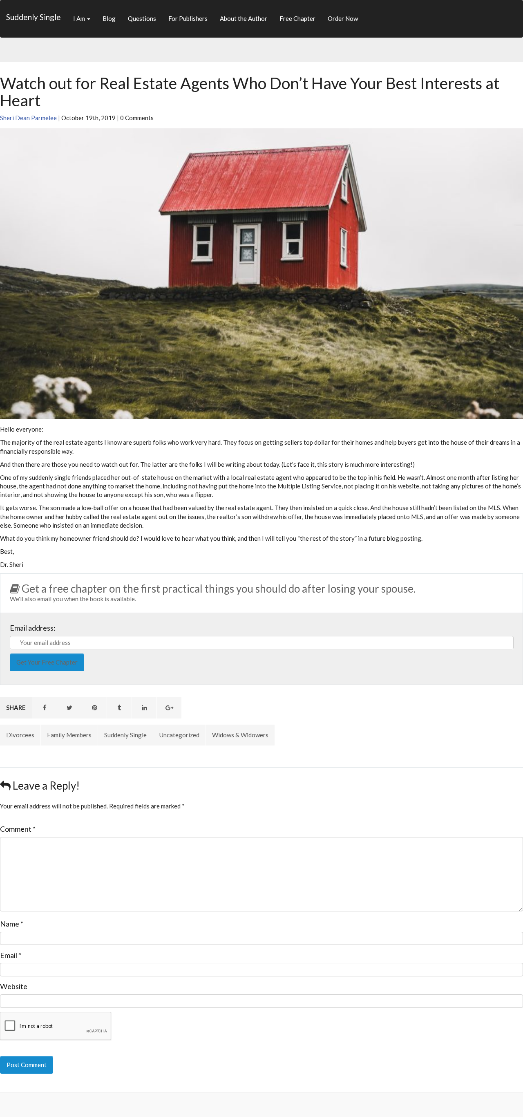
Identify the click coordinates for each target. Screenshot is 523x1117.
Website (13, 986)
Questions (142, 18)
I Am (79, 18)
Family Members (69, 735)
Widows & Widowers (240, 735)
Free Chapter (297, 18)
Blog (109, 18)
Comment (18, 828)
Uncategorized (179, 735)
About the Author (243, 18)
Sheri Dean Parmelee (28, 117)
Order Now (343, 18)
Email (10, 955)
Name (11, 923)
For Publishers (188, 18)
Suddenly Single (33, 17)
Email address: (33, 627)
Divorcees (20, 735)
